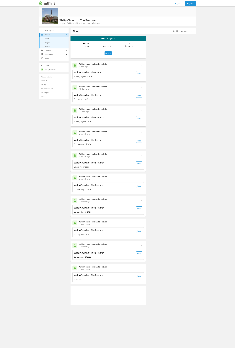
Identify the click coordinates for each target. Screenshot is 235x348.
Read (139, 73)
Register (190, 3)
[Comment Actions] (141, 65)
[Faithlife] (48, 3)
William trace (84, 64)
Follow (108, 53)
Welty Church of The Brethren (89, 72)
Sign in (178, 3)
